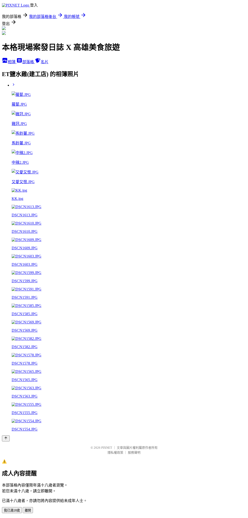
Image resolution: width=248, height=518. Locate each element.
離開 (28, 510)
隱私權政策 (115, 452)
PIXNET (106, 447)
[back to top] (6, 438)
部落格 (28, 62)
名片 (44, 62)
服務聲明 (134, 452)
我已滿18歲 (12, 510)
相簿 (12, 62)
